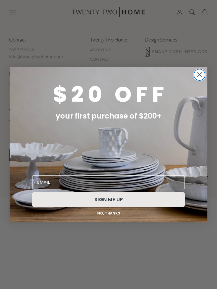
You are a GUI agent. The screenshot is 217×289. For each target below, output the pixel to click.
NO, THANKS (108, 213)
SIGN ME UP (108, 199)
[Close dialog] (199, 74)
